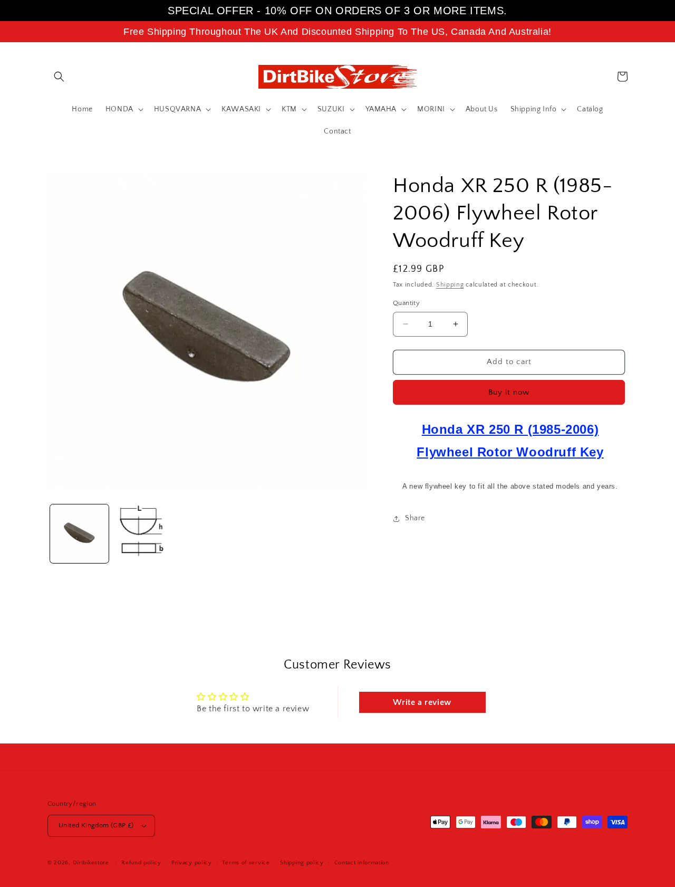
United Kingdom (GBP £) (96, 825)
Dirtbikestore (91, 863)
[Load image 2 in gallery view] (143, 533)
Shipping (450, 284)
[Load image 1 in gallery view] (79, 533)
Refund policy (141, 863)
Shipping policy (302, 863)
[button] (59, 76)
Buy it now (508, 392)
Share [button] (415, 518)
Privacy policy (191, 863)
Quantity (406, 303)
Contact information (361, 863)
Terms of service (245, 863)
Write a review (422, 702)
